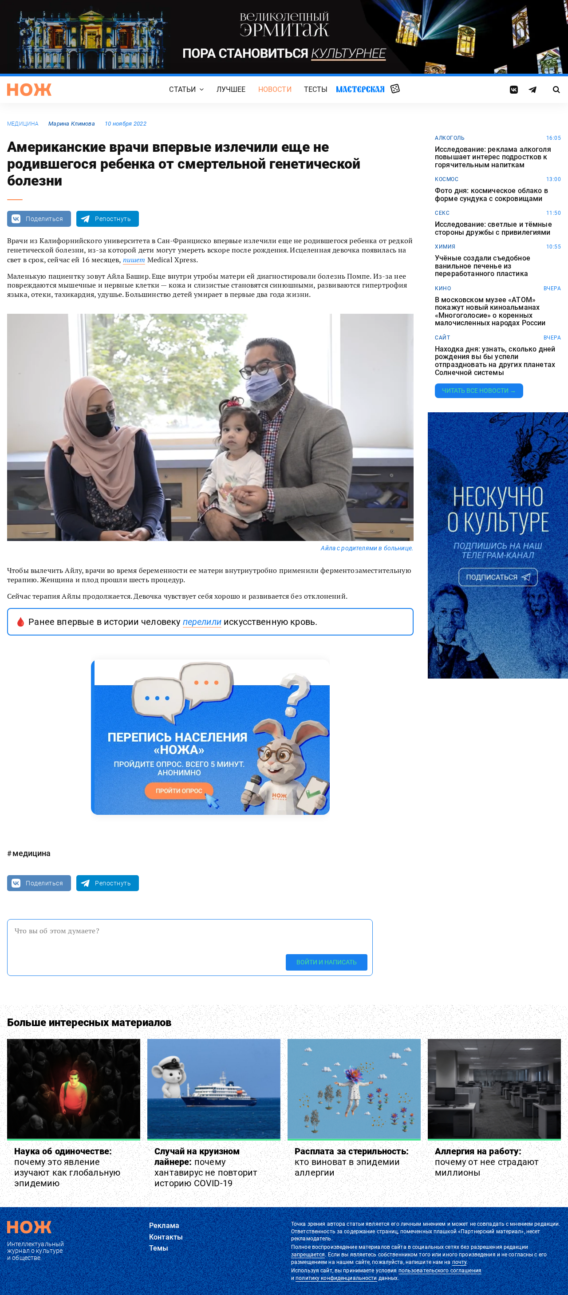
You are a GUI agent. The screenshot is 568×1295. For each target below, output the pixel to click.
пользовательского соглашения (439, 1270)
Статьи (182, 89)
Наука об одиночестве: (67, 1167)
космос (446, 179)
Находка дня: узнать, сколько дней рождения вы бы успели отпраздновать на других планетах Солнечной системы (495, 360)
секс (442, 213)
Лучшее (231, 89)
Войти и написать (326, 961)
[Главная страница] (29, 89)
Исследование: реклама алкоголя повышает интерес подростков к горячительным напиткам (493, 157)
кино (443, 288)
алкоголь (450, 138)
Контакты (166, 1237)
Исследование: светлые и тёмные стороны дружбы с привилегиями (493, 228)
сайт (442, 338)
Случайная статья (395, 89)
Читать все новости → (479, 390)
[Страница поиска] (556, 90)
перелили (202, 621)
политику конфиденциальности (336, 1278)
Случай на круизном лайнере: (205, 1167)
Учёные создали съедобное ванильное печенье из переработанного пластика (482, 266)
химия (445, 247)
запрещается (308, 1255)
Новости (275, 89)
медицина (23, 124)
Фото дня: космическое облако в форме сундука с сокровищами (491, 194)
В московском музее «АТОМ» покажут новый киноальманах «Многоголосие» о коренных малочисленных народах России (490, 311)
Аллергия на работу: (487, 1162)
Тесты (316, 89)
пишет (134, 259)
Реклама (164, 1225)
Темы (159, 1248)
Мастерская (360, 89)
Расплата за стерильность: (352, 1162)
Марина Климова (71, 123)
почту (459, 1262)
